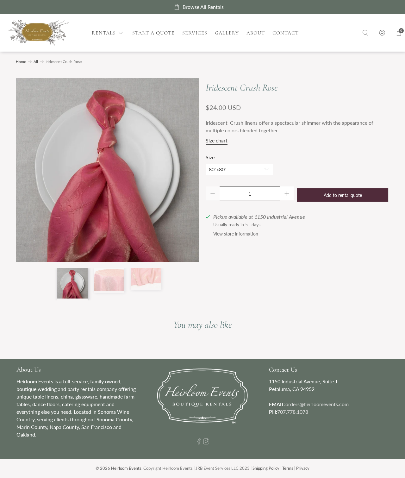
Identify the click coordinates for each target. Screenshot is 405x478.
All (36, 62)
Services (194, 33)
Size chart (216, 140)
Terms (287, 468)
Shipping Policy (265, 468)
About (255, 33)
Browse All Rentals (203, 7)
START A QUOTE (153, 33)
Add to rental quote (343, 195)
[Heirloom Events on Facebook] (199, 442)
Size (210, 157)
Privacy (302, 468)
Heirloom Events (126, 468)
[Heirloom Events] (38, 33)
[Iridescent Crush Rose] (107, 170)
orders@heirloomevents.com (317, 404)
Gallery (227, 33)
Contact (285, 33)
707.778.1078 (292, 412)
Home (21, 62)
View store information (235, 233)
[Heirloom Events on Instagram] (206, 442)
